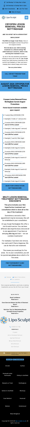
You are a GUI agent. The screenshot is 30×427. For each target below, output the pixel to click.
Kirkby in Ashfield (22, 375)
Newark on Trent (7, 383)
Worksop (22, 391)
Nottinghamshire (18, 359)
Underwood (22, 406)
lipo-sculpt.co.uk (21, 421)
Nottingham (22, 383)
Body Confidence (15, 297)
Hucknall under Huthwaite (7, 374)
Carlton (22, 366)
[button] (26, 17)
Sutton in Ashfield (7, 391)
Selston (7, 406)
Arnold (7, 366)
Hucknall (22, 398)
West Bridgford (15, 414)
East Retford (7, 398)
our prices (12, 255)
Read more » (15, 299)
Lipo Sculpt (24, 58)
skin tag (11, 234)
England (9, 359)
